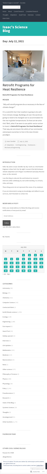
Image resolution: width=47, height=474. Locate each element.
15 (23, 263)
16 (29, 263)
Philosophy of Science (10, 374)
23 (29, 267)
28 (17, 271)
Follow (6, 223)
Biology (5, 293)
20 (11, 267)
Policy (5, 388)
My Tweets (6, 237)
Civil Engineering (21, 145)
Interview (6, 341)
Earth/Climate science (10, 312)
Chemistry (6, 298)
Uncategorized (7, 417)
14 (17, 263)
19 (5, 267)
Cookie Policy (40, 465)
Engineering (6, 322)
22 (23, 267)
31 (35, 271)
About (10, 11)
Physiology (6, 384)
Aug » (8, 274)
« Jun (4, 274)
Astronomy (6, 288)
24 (35, 267)
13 (11, 263)
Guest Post (6, 331)
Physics (5, 379)
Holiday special (7, 336)
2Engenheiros (7, 457)
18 (41, 263)
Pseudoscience (8, 393)
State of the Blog (8, 403)
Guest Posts (22, 15)
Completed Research (32, 11)
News (4, 365)
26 (5, 271)
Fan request (6, 326)
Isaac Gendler (11, 141)
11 (41, 259)
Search (18, 7)
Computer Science (9, 302)
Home (4, 11)
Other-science (7, 369)
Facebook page (9, 434)
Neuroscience (7, 360)
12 (5, 263)
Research (6, 398)
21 (17, 267)
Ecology (5, 317)
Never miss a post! (10, 203)
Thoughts (5, 15)
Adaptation (13, 15)
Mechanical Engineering (12, 147)
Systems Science (8, 407)
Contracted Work (8, 307)
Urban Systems (8, 422)
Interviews (31, 15)
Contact (38, 15)
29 (23, 271)
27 (11, 271)
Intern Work (6, 18)
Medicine (6, 355)
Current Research (19, 11)
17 (35, 263)
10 (35, 259)
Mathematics (7, 350)
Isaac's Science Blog (15, 29)
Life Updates (7, 345)
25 (41, 267)
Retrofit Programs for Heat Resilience (18, 87)
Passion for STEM (8, 453)
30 (29, 271)
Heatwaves (31, 145)
